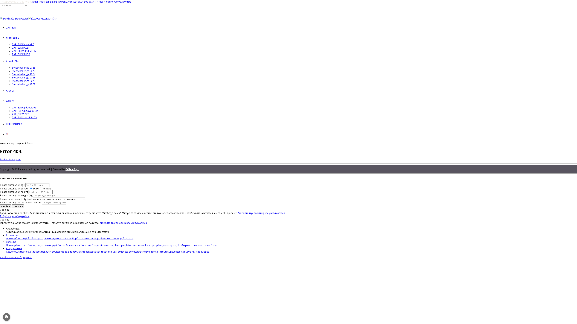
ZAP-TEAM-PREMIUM (24, 51)
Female (47, 188)
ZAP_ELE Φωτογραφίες (25, 110)
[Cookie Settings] (6, 317)
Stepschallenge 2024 (23, 74)
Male (36, 188)
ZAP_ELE (11, 27)
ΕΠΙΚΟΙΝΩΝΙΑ (14, 124)
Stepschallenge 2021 (23, 84)
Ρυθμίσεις (6, 216)
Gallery (10, 100)
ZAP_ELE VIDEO (20, 114)
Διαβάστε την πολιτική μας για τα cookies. (261, 213)
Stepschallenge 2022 (23, 80)
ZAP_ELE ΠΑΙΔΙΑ (21, 47)
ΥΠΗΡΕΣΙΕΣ (12, 37)
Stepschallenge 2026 (23, 67)
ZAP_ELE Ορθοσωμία (24, 107)
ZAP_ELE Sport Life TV (24, 117)
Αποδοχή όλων (20, 216)
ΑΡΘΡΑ (10, 90)
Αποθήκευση (7, 257)
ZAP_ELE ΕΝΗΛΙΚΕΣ (23, 44)
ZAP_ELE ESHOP (21, 54)
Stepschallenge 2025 (23, 71)
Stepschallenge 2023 (23, 77)
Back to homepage (10, 159)
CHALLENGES (13, 61)
